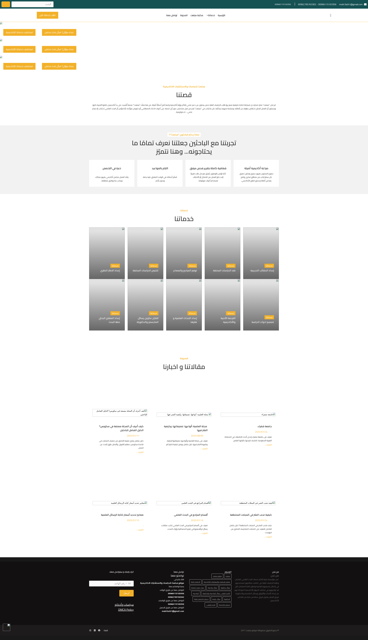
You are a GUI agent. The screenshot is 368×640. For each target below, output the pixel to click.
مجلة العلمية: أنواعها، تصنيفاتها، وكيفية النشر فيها (186, 428)
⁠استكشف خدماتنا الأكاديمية (19, 32)
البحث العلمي (210, 605)
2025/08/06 (197, 435)
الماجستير (196, 593)
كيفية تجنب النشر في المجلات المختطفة (250, 514)
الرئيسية (221, 15)
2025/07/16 (197, 520)
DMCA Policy (126, 609)
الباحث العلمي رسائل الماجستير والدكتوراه (216, 593)
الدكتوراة (227, 599)
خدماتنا (211, 15)
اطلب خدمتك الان (47, 15)
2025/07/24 (261, 432)
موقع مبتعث (217, 576)
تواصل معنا (171, 15)
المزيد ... (268, 445)
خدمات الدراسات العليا (201, 599)
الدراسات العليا (195, 582)
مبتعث (228, 576)
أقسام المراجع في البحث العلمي (190, 514)
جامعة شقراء (265, 426)
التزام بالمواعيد (160, 168)
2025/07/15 (133, 520)
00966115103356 (327, 4)
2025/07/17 (133, 435)
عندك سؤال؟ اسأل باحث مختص (59, 32)
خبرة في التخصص (111, 168)
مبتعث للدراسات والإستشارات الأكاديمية (217, 582)
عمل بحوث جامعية (197, 587)
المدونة (184, 15)
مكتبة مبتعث (196, 15)
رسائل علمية (216, 599)
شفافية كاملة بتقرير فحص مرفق (208, 168)
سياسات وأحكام (124, 604)
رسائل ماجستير (212, 587)
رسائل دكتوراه (225, 587)
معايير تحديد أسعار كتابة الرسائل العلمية (121, 514)
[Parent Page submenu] (207, 15)
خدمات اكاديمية (224, 605)
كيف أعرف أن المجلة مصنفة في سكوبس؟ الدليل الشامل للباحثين (121, 428)
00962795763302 (307, 4)
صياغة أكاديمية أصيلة (256, 168)
